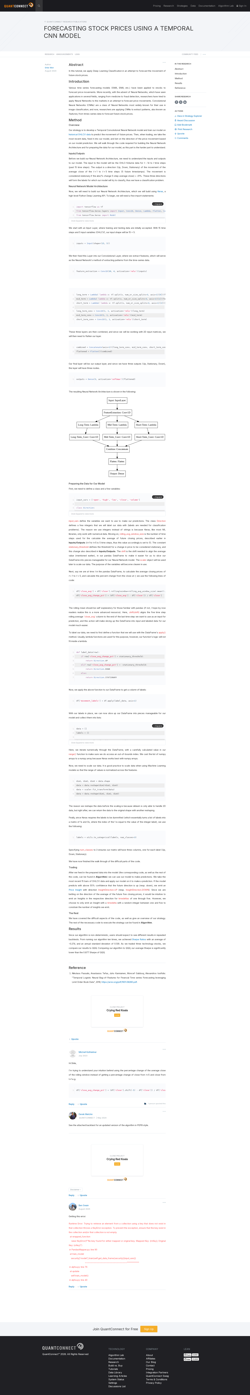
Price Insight (75, 889)
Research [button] (49, 54)
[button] (190, 55)
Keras (160, 191)
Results (178, 83)
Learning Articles (117, 1375)
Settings (112, 1382)
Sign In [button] (242, 5)
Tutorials (113, 1369)
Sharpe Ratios (139, 939)
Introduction (181, 73)
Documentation (116, 1358)
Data (193, 5)
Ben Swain (84, 1205)
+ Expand (158, 204)
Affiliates (150, 1358)
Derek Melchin (86, 1114)
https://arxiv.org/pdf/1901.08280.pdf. (119, 982)
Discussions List (117, 1386)
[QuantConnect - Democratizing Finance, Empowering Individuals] (18, 6)
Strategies (182, 5)
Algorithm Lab (116, 1355)
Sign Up (149, 1329)
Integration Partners (157, 1372)
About (149, 1355)
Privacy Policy (154, 1382)
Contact (150, 1365)
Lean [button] (77, 54)
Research (168, 5)
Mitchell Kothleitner (88, 1052)
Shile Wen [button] (49, 67)
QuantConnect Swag (157, 1375)
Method (179, 78)
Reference (180, 88)
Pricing (157, 5)
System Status (116, 1379)
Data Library (115, 1372)
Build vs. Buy (115, 1365)
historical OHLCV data (80, 134)
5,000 (195, 1355)
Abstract (179, 68)
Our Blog (151, 1362)
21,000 (195, 1359)
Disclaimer (75, 1190)
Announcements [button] (64, 54)
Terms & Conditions (156, 1379)
